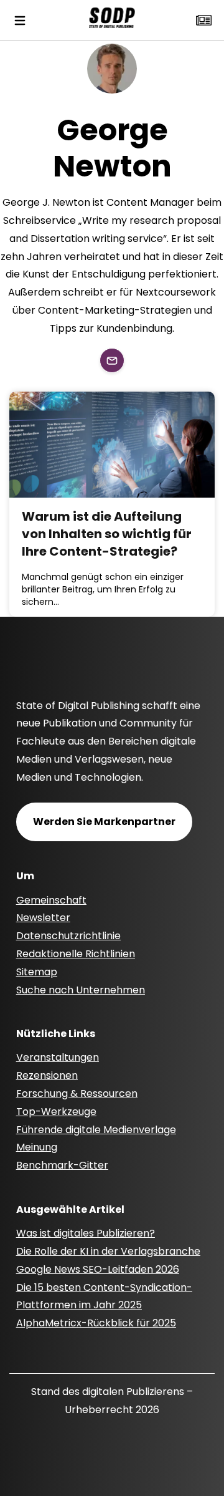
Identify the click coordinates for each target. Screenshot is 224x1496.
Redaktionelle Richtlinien (75, 954)
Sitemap (36, 972)
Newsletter (43, 917)
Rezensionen (47, 1075)
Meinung (36, 1147)
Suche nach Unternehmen (80, 990)
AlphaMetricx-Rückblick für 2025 (96, 1323)
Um (25, 876)
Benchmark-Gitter (62, 1165)
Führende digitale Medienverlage (96, 1129)
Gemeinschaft (51, 900)
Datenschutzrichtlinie (68, 936)
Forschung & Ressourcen (77, 1093)
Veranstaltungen (57, 1057)
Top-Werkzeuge (56, 1111)
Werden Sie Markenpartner (104, 821)
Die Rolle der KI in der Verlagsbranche (108, 1251)
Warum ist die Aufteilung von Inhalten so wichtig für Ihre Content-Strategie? (107, 534)
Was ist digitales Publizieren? (85, 1233)
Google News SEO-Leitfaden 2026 (97, 1269)
